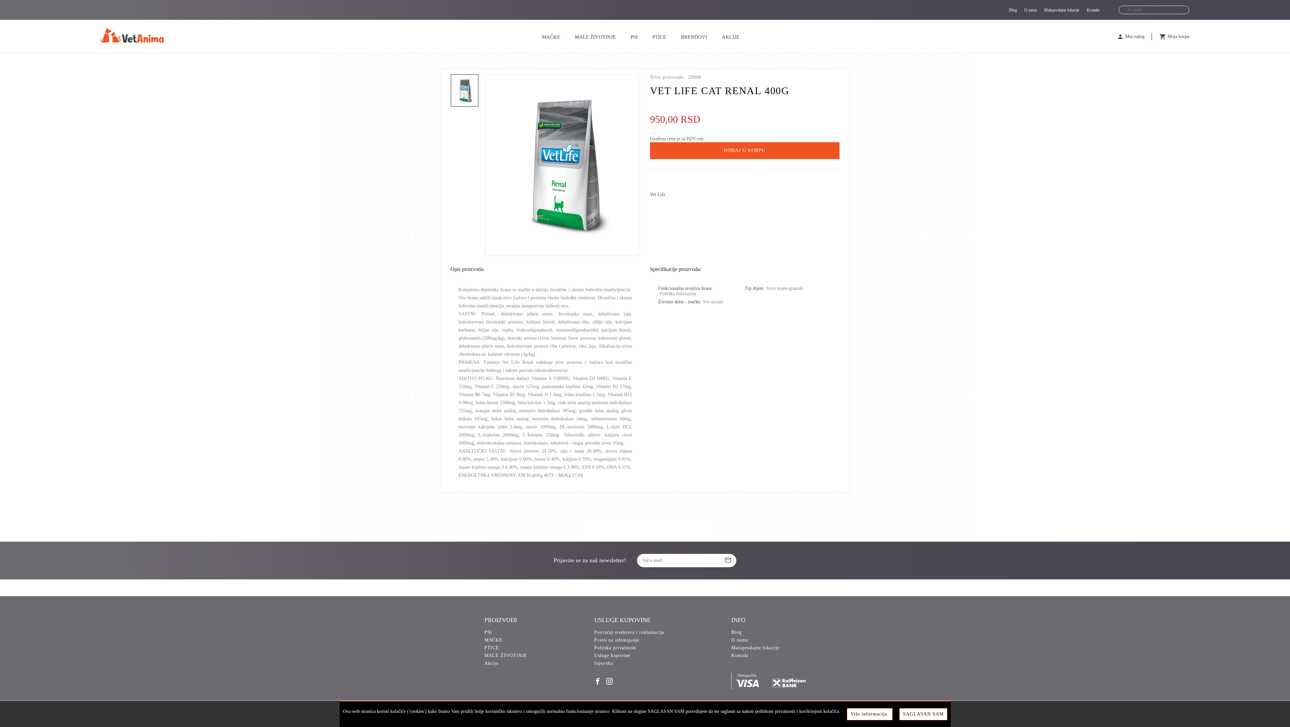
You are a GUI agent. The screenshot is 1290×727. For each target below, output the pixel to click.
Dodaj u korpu (744, 150)
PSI (634, 37)
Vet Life (657, 194)
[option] (562, 165)
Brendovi (694, 37)
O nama (1030, 10)
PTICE (659, 37)
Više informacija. (870, 714)
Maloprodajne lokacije (1061, 10)
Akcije (730, 37)
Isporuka (603, 663)
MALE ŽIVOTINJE (595, 37)
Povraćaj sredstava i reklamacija (629, 632)
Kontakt (1093, 10)
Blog (1013, 10)
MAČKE (551, 37)
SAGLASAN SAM (923, 714)
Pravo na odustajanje (616, 640)
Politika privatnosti (615, 647)
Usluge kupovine (612, 655)
